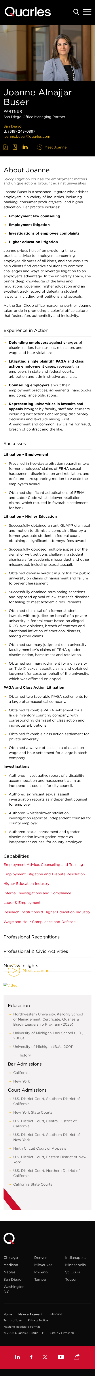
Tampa (40, 1279)
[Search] (76, 12)
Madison (11, 1265)
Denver (40, 1257)
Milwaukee (43, 1265)
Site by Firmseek (62, 1333)
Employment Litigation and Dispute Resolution (44, 874)
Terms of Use (13, 1320)
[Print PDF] (6, 147)
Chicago (11, 1257)
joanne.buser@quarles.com (27, 136)
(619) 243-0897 (21, 131)
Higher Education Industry (26, 883)
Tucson (71, 1279)
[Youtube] (61, 1357)
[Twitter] (45, 1357)
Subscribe (56, 1314)
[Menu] (87, 12)
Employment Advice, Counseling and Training (43, 864)
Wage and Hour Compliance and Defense (40, 921)
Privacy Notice (38, 1320)
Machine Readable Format (22, 1327)
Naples (9, 1272)
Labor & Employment (22, 902)
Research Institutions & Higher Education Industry (47, 912)
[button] (77, 1357)
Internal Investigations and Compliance (37, 893)
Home (8, 1314)
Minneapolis (75, 1265)
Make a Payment (30, 1314)
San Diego (12, 126)
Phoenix (41, 1272)
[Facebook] (31, 1357)
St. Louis (72, 1272)
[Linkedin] (17, 1357)
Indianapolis (75, 1257)
